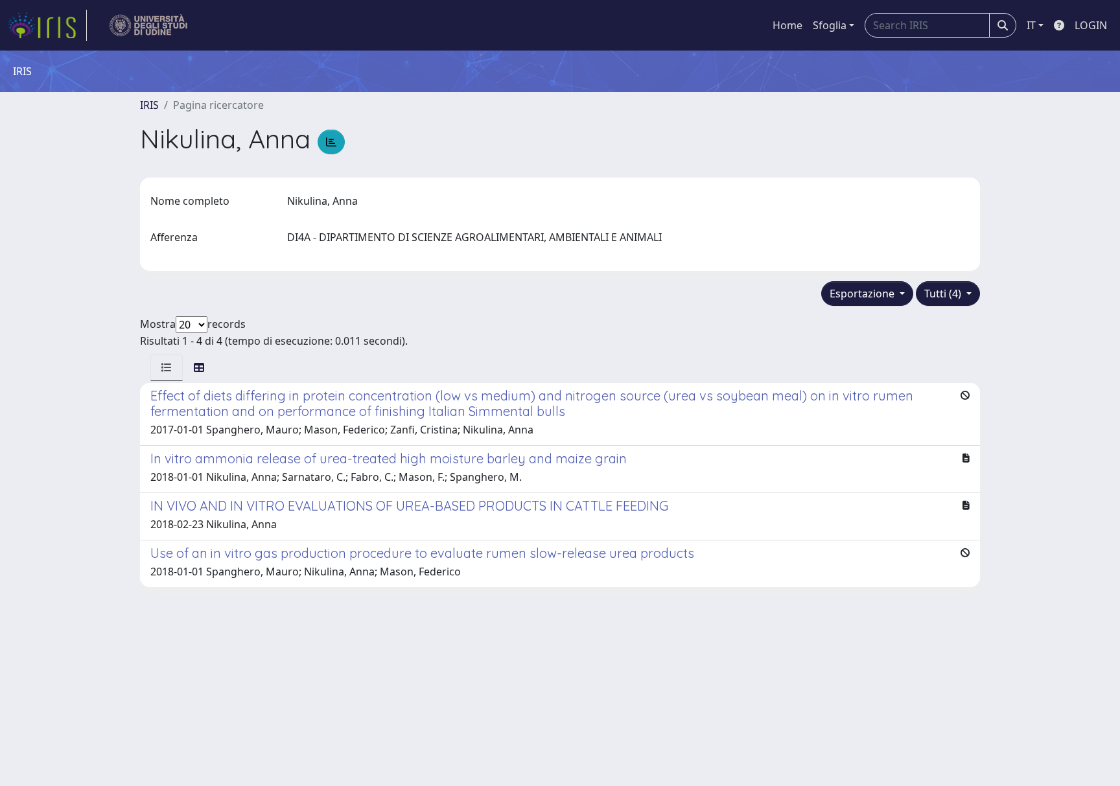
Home (787, 25)
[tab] (166, 367)
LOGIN (1091, 25)
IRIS (149, 105)
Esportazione (863, 293)
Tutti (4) (944, 293)
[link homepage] (47, 25)
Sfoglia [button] (829, 25)
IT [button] (1031, 25)
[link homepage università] (148, 25)
